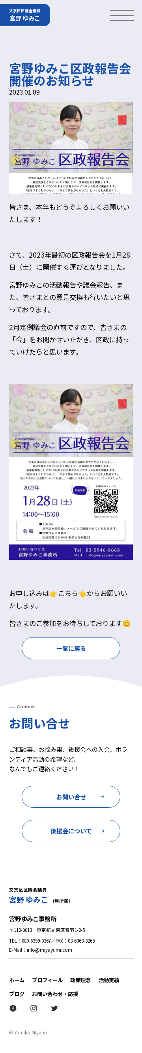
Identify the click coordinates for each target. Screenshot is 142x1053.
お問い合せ (71, 796)
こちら (68, 593)
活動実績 (109, 980)
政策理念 (80, 980)
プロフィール (47, 980)
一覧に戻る (71, 648)
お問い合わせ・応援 (55, 994)
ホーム (16, 980)
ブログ (16, 994)
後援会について (71, 830)
